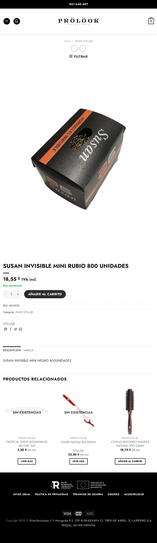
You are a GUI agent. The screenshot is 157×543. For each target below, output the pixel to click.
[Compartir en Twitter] (15, 329)
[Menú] (6, 21)
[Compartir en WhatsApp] (5, 329)
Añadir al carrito (45, 294)
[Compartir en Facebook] (10, 329)
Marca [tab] (28, 350)
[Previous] (3, 429)
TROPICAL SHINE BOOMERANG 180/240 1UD (27, 444)
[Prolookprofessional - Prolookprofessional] (78, 21)
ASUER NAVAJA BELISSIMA (78, 442)
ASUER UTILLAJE (84, 41)
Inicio (67, 41)
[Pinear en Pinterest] (20, 329)
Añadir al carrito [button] (130, 461)
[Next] (154, 429)
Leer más (27, 461)
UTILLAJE (9, 323)
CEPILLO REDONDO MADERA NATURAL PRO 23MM (130, 444)
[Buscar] (16, 21)
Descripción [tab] (12, 350)
